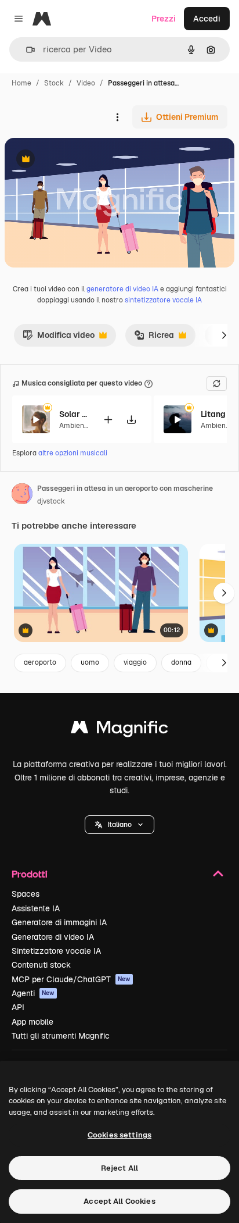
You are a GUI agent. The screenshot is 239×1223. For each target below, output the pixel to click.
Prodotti (30, 874)
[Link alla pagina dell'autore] (22, 495)
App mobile (32, 1022)
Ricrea (154, 338)
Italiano (119, 824)
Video (86, 83)
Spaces (25, 894)
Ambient (73, 425)
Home (21, 83)
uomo (90, 662)
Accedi (206, 18)
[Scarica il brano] (131, 420)
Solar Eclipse (73, 414)
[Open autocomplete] (26, 49)
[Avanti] (223, 335)
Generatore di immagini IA (59, 922)
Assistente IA (36, 908)
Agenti (33, 993)
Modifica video (59, 338)
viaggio (135, 662)
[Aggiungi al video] (107, 420)
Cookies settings (119, 1135)
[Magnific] (119, 730)
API (18, 1007)
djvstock (51, 501)
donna (181, 662)
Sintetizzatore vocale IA (56, 951)
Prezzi (163, 18)
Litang (213, 414)
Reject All (119, 1168)
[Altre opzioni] (117, 117)
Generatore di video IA (53, 937)
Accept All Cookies (119, 1201)
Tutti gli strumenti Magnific (61, 1036)
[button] (119, 824)
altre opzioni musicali (72, 453)
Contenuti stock (41, 965)
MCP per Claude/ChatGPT (71, 979)
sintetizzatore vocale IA (163, 300)
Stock (54, 83)
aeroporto (40, 662)
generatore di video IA (122, 289)
